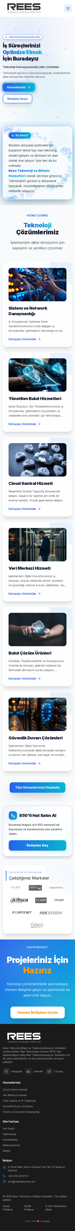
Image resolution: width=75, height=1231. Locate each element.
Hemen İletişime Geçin (37, 1012)
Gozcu (46, 1221)
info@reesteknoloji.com (21, 1181)
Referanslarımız (11, 1145)
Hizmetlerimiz (16, 87)
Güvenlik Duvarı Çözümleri (18, 1106)
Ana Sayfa (8, 1128)
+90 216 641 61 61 (18, 1176)
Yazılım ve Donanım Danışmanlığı (21, 1111)
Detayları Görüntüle (22, 339)
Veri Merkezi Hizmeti (15, 1095)
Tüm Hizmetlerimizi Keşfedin (37, 787)
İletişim (6, 1150)
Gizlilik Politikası (29, 1208)
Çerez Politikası (8, 1208)
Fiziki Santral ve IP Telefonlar (19, 1100)
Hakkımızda (9, 1134)
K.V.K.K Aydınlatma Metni (56, 1208)
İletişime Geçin (17, 98)
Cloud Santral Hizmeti (15, 1089)
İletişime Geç (37, 845)
